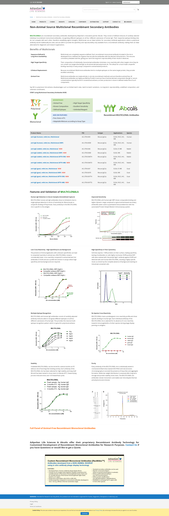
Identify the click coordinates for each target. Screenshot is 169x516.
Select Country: (116, 2)
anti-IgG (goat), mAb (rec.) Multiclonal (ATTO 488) (50, 182)
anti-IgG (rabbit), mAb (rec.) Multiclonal (46, 149)
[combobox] (109, 9)
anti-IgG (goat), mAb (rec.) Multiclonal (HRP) (48, 173)
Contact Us (131, 444)
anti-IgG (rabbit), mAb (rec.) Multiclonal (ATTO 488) (50, 163)
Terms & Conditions (35, 506)
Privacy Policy (98, 510)
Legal (31, 504)
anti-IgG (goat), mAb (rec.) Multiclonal (46, 169)
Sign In (107, 2)
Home (31, 17)
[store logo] (37, 9)
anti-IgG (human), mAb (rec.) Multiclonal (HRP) (47, 143)
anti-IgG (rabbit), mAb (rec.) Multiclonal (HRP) (48, 153)
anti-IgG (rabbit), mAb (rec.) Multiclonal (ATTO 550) (50, 157)
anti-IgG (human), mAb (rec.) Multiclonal (45, 137)
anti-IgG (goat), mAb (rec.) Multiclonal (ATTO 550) (50, 176)
